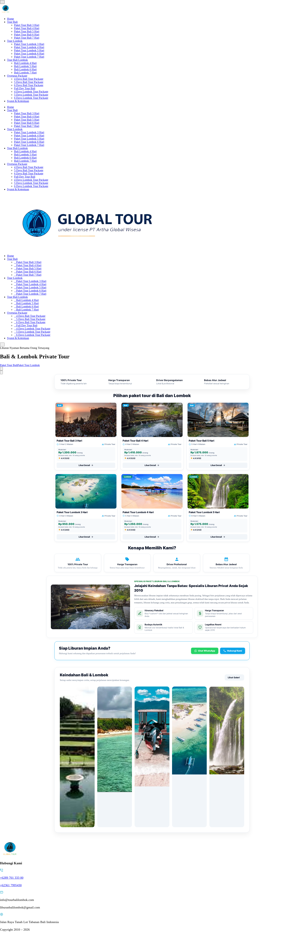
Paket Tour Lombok (28, 365)
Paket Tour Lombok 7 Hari (29, 56)
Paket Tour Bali (8, 365)
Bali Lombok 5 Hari (25, 66)
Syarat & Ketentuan (18, 101)
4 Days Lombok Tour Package (31, 91)
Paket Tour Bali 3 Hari (26, 25)
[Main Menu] (2, 2)
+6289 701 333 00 (11, 877)
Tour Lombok (15, 40)
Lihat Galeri (234, 677)
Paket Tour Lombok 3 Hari (29, 44)
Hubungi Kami (234, 650)
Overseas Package (17, 75)
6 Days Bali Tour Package (28, 85)
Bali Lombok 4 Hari (25, 63)
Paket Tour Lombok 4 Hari (29, 47)
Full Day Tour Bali (24, 88)
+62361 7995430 (11, 885)
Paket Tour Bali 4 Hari (26, 28)
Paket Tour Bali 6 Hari (26, 34)
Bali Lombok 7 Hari (25, 72)
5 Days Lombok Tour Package (31, 94)
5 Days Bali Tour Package (28, 82)
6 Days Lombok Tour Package (31, 97)
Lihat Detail (84, 465)
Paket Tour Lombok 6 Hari (29, 53)
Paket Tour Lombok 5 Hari (29, 50)
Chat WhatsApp (206, 650)
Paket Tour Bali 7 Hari (26, 37)
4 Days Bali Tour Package (28, 78)
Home (10, 18)
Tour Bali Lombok (17, 59)
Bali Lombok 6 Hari (25, 69)
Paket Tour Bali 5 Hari (26, 31)
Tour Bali (12, 21)
